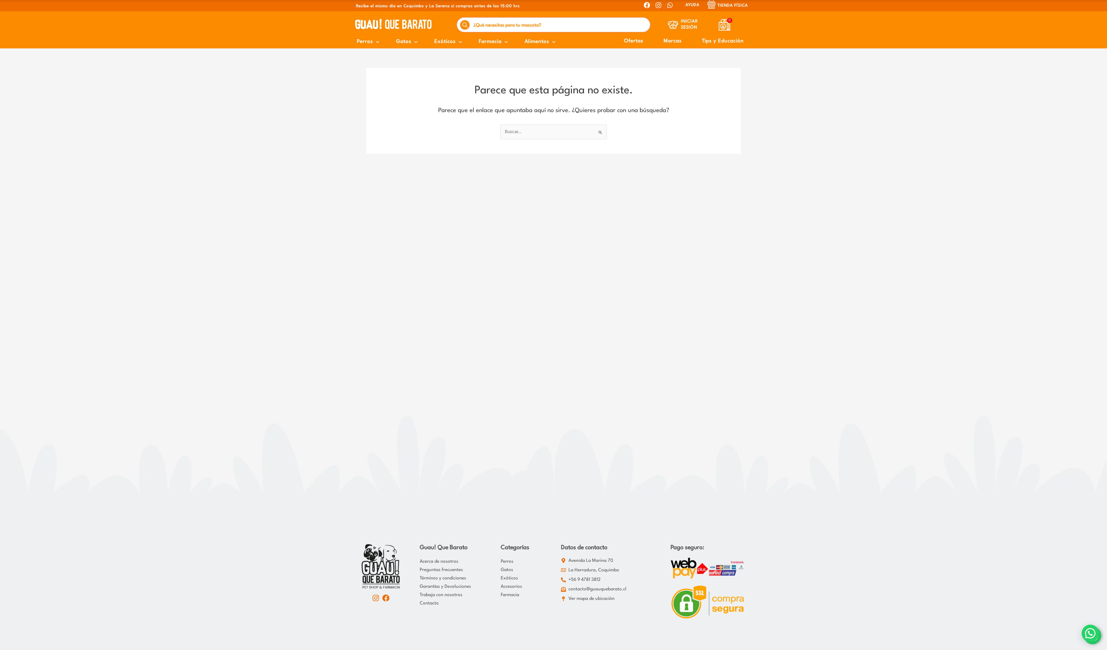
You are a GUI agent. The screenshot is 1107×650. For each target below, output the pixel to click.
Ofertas (633, 41)
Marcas (673, 41)
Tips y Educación (723, 41)
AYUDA (692, 5)
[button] (1090, 633)
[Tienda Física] (711, 5)
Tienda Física (733, 5)
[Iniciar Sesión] (673, 25)
